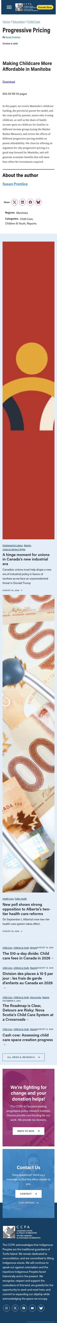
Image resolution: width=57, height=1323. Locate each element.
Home (6, 22)
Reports (31, 223)
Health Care (8, 898)
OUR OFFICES (27, 1202)
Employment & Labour (13, 545)
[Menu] (9, 7)
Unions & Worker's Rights (14, 549)
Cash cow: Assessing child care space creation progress (28, 1037)
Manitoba (22, 213)
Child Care (33, 22)
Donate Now (45, 7)
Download (9, 82)
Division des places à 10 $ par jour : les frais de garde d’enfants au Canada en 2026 (28, 978)
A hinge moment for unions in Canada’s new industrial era (26, 559)
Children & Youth (15, 223)
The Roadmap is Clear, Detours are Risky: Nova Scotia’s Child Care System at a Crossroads (28, 1012)
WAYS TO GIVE (25, 1130)
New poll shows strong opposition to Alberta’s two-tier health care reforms (27, 909)
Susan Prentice (13, 37)
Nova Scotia (35, 997)
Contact (26, 1193)
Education (19, 22)
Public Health (21, 898)
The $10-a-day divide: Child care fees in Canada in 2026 (26, 955)
